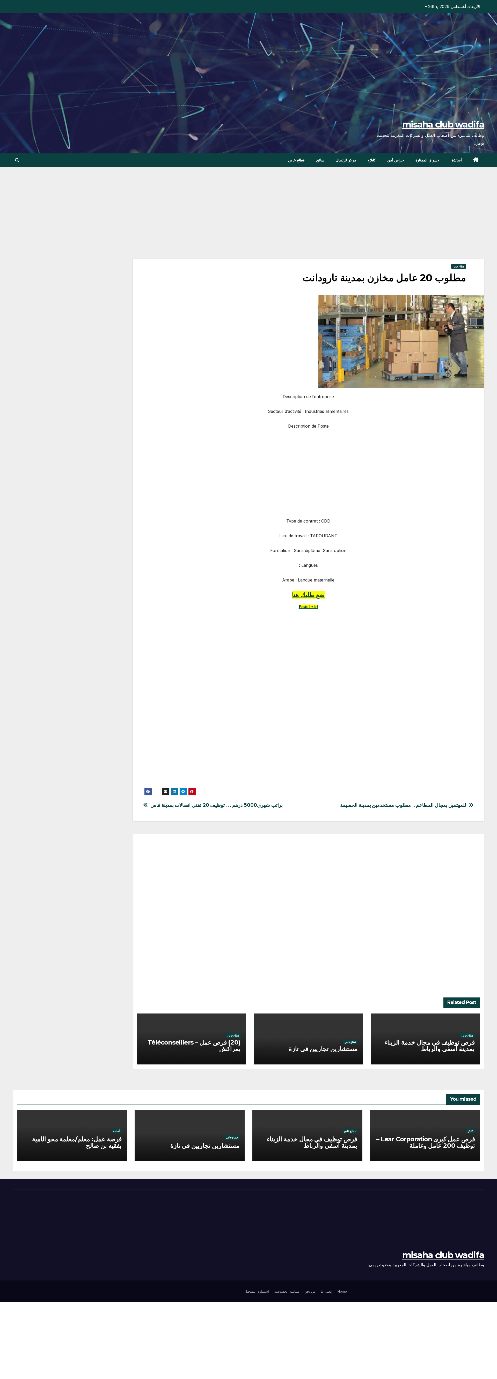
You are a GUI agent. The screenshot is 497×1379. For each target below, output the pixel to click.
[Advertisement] (328, 220)
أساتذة (457, 160)
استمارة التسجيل (257, 1291)
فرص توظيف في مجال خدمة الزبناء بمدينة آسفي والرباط (429, 1046)
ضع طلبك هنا (308, 595)
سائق (320, 160)
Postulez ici (308, 607)
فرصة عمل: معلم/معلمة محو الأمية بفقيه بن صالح (77, 1142)
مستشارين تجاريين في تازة (323, 1049)
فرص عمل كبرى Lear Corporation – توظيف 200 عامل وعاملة (425, 1142)
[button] (17, 160)
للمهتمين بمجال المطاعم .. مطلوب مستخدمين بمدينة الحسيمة (403, 805)
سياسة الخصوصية (286, 1291)
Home (342, 1291)
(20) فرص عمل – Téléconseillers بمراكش (194, 1046)
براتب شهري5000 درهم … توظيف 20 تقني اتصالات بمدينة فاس (216, 805)
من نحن (310, 1291)
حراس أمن (395, 160)
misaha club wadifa (443, 124)
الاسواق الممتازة (428, 160)
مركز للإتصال (346, 160)
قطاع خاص (296, 160)
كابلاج (372, 160)
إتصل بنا (326, 1291)
